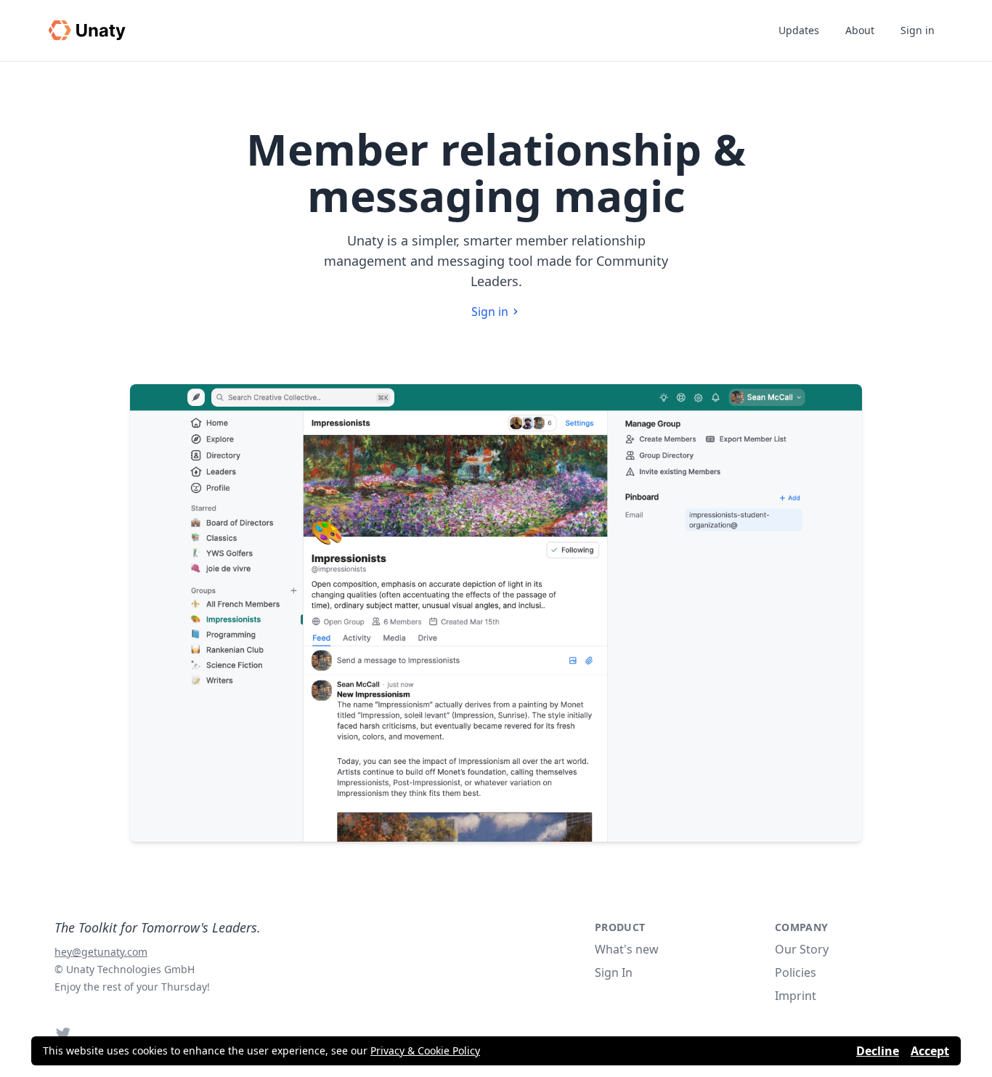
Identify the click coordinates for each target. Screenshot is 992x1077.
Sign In (614, 972)
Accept (930, 1051)
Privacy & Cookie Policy (425, 1050)
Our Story (802, 949)
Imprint (795, 996)
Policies (795, 972)
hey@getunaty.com (100, 952)
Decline (877, 1051)
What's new (627, 949)
